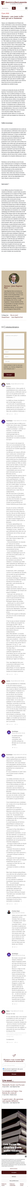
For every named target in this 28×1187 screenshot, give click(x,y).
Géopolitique (5, 317)
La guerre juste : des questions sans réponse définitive (12, 1100)
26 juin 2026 (5, 1086)
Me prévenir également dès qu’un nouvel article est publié (13, 1069)
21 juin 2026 (5, 1094)
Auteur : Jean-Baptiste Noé (13, 287)
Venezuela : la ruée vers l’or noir (13, 1085)
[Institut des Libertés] (14, 3)
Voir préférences (14, 1180)
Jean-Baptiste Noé (17, 317)
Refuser (14, 1176)
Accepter (14, 1172)
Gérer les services (13, 1168)
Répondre (10, 414)
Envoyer (9, 375)
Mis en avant (14, 315)
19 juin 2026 (5, 1102)
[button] (26, 1156)
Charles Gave (13, 1094)
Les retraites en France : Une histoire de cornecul (12, 1092)
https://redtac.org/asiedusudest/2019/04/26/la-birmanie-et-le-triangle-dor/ (16, 1034)
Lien (17, 414)
